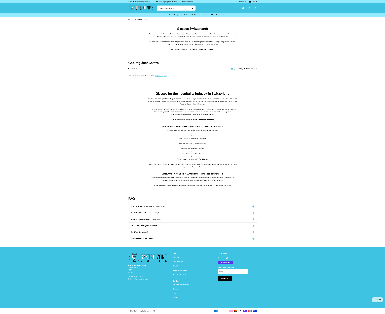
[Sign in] (250, 8)
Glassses (163, 15)
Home (130, 19)
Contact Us (242, 2)
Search (193, 8)
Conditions (176, 257)
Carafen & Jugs (174, 15)
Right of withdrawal (179, 274)
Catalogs (176, 297)
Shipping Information (180, 270)
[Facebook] (222, 258)
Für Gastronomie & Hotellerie (190, 15)
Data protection (178, 261)
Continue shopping (161, 76)
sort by (240, 69)
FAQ (174, 293)
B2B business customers (181, 284)
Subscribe (224, 278)
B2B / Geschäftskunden (217, 15)
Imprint (175, 266)
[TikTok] (227, 258)
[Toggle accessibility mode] (250, 1)
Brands (204, 15)
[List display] (234, 68)
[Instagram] (218, 258)
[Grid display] (232, 68)
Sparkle (175, 289)
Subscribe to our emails (226, 267)
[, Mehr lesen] (244, 8)
